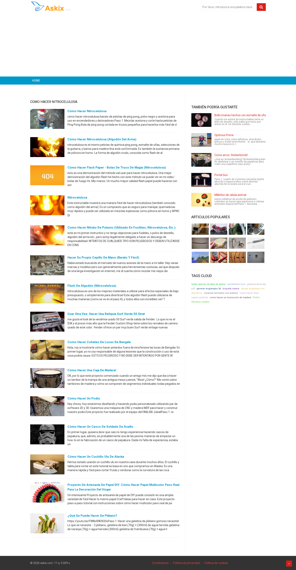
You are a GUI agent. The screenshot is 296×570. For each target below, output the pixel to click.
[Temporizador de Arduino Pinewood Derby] (200, 229)
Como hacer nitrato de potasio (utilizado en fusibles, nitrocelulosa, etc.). (121, 227)
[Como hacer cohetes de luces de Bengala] (47, 350)
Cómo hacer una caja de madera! (91, 370)
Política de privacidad (186, 563)
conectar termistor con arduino (221, 293)
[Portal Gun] (201, 180)
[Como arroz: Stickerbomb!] (201, 160)
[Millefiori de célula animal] (201, 200)
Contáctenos (160, 563)
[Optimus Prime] (201, 140)
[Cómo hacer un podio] (47, 407)
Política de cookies (216, 563)
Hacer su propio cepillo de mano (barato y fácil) (103, 257)
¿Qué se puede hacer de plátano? (92, 515)
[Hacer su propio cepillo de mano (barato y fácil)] (47, 266)
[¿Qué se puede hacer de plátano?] (47, 524)
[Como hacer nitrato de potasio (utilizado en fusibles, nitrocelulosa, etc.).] (47, 236)
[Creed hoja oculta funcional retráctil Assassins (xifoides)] (256, 243)
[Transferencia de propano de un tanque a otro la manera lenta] (256, 229)
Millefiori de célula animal (230, 195)
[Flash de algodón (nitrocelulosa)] (47, 294)
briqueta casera (231, 288)
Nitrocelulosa (77, 197)
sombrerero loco (236, 284)
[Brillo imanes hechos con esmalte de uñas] (201, 120)
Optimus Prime (224, 135)
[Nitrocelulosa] (47, 206)
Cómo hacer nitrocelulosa (87, 111)
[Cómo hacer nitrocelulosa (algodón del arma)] (47, 148)
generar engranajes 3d (209, 288)
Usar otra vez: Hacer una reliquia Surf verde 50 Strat (106, 314)
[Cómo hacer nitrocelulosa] (47, 119)
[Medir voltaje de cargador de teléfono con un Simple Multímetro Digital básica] (219, 257)
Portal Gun (221, 175)
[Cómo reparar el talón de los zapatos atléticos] (237, 229)
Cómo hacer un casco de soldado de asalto (100, 426)
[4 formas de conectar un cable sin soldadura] (237, 257)
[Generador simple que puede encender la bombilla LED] (256, 257)
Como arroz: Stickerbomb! (231, 155)
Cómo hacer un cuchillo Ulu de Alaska (95, 456)
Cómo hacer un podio (83, 398)
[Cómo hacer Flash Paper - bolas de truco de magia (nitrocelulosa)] (47, 176)
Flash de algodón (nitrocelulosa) (91, 286)
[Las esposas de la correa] (200, 243)
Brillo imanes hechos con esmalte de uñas (241, 115)
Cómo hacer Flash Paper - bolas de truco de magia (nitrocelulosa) (116, 167)
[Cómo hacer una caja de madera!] (47, 379)
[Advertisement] (148, 45)
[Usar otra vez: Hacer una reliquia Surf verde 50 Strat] (47, 322)
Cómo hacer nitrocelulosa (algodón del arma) (101, 139)
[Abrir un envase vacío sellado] (219, 243)
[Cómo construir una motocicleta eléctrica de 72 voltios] (219, 229)
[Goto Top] (289, 564)
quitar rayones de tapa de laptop (208, 284)
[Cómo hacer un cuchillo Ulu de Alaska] (47, 465)
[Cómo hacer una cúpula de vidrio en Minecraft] (200, 257)
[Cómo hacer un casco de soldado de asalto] (47, 435)
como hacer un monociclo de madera (230, 297)
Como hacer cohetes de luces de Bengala (99, 342)
